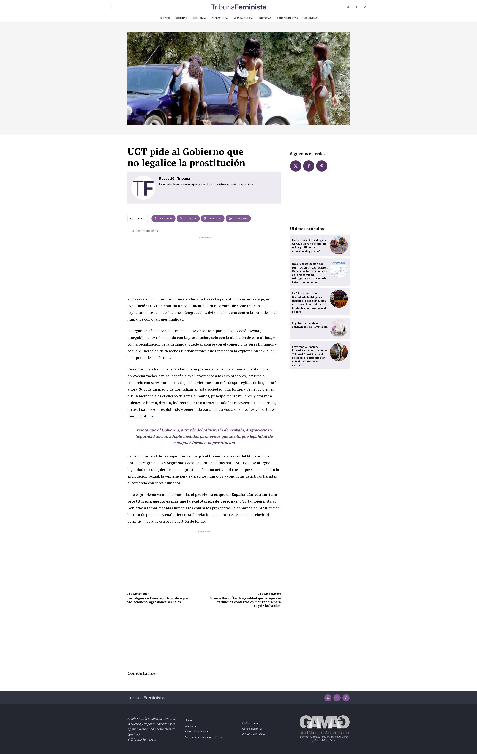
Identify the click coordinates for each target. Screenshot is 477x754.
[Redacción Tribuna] (143, 188)
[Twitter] (348, 7)
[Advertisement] (204, 266)
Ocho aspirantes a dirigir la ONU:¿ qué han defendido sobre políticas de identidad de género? (309, 245)
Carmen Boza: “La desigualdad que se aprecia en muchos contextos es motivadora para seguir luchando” (245, 602)
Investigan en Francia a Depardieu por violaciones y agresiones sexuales (157, 600)
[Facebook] (356, 7)
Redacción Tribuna (174, 178)
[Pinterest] (365, 7)
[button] (112, 7)
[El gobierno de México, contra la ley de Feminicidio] (339, 328)
